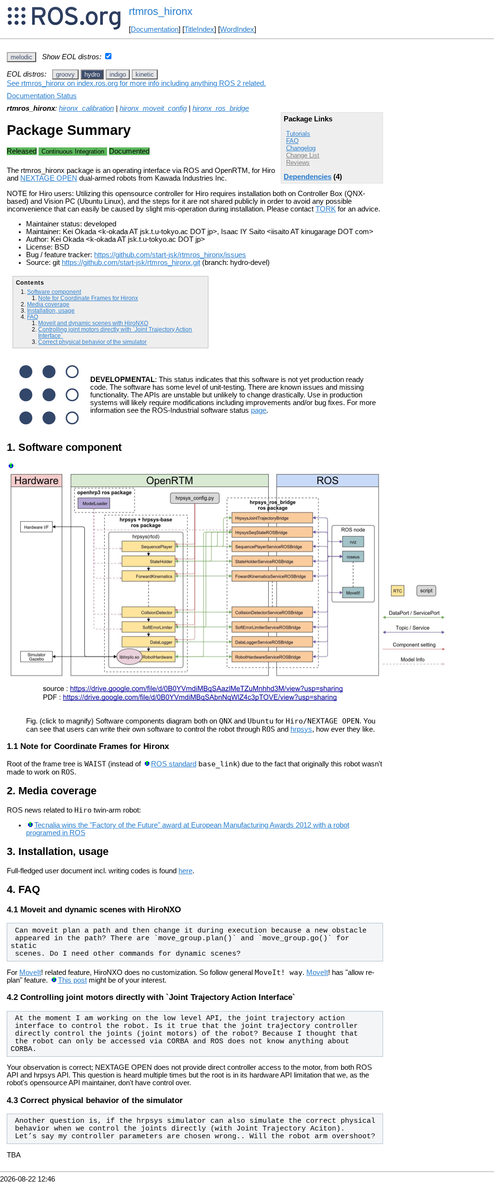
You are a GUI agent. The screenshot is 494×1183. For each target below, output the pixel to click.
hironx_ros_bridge (220, 108)
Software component (54, 292)
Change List (302, 155)
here (185, 871)
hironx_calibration (86, 108)
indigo (118, 74)
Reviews (298, 162)
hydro (92, 74)
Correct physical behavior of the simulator (92, 342)
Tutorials (298, 133)
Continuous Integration (72, 151)
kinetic (145, 74)
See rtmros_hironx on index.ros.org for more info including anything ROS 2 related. (136, 83)
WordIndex (237, 29)
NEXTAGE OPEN (48, 178)
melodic (21, 57)
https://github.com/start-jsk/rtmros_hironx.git (131, 262)
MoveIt (30, 972)
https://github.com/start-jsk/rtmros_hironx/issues (170, 255)
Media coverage (48, 304)
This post (72, 980)
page (258, 410)
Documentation (154, 29)
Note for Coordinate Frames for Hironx (88, 298)
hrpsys (301, 729)
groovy (65, 74)
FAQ (292, 141)
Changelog (301, 148)
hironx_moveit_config (153, 108)
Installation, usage (51, 310)
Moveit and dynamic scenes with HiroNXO (93, 323)
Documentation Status (42, 96)
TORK (326, 209)
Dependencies (307, 177)
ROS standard (173, 764)
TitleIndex (199, 29)
